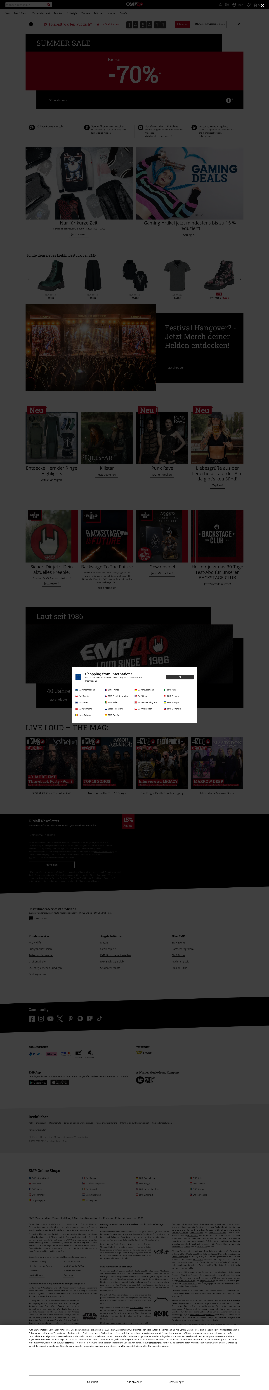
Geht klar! (92, 1382)
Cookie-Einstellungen (63, 1346)
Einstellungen (176, 1382)
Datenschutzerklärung (158, 1346)
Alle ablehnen (134, 1382)
